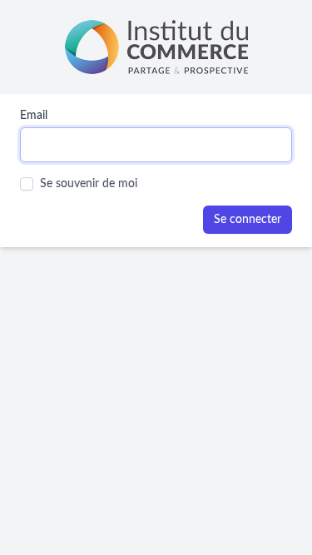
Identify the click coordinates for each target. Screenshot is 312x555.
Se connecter (247, 219)
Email (33, 115)
